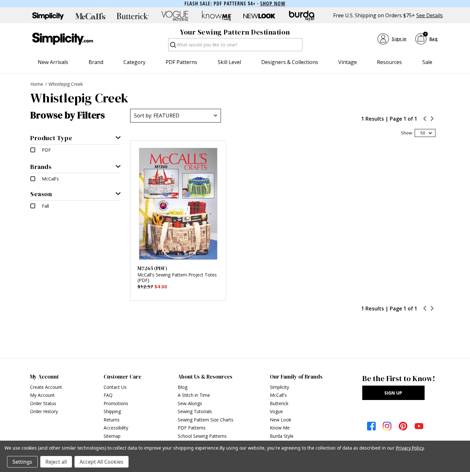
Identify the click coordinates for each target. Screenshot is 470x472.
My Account (42, 395)
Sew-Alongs (190, 403)
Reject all (56, 461)
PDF (46, 150)
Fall (45, 206)
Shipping (112, 411)
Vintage (347, 62)
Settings (22, 461)
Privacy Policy (410, 448)
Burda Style (282, 436)
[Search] (172, 46)
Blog (182, 387)
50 (422, 133)
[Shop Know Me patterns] (217, 16)
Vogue (276, 411)
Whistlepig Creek (66, 84)
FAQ (108, 395)
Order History (44, 411)
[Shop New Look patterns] (259, 16)
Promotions (116, 403)
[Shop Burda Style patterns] (301, 16)
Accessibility (116, 428)
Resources (389, 62)
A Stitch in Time (194, 395)
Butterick (279, 403)
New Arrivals (53, 62)
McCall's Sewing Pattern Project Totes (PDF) (177, 277)
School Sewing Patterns (202, 436)
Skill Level (229, 62)
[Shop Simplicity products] (48, 16)
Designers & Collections (289, 62)
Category (134, 62)
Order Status (43, 403)
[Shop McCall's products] (90, 16)
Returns (112, 420)
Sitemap (112, 436)
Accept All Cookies (101, 461)
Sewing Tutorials (195, 411)
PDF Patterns (181, 62)
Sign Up (393, 393)
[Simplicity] (62, 38)
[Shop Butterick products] (133, 16)
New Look (280, 420)
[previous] (425, 119)
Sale (427, 62)
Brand (96, 62)
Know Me (280, 428)
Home (36, 84)
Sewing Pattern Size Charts (205, 420)
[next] (432, 119)
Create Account (46, 387)
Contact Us (115, 387)
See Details (429, 15)
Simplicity (279, 387)
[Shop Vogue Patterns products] (175, 16)
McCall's (50, 179)
